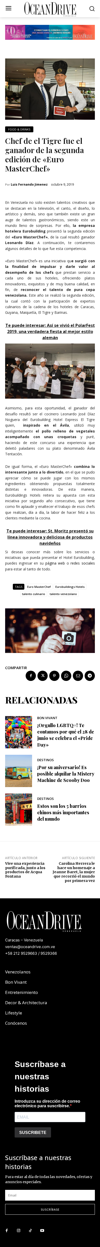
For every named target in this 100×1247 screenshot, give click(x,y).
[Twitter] (42, 676)
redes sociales (83, 563)
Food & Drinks (19, 129)
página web (55, 563)
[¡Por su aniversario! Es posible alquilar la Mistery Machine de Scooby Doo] (18, 771)
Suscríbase (50, 1209)
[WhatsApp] (66, 676)
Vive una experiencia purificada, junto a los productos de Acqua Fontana (25, 870)
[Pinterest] (54, 676)
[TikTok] (30, 1230)
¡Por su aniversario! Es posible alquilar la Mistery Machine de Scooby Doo (65, 773)
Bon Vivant (47, 718)
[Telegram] (90, 676)
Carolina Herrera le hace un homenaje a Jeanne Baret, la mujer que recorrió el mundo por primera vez (74, 872)
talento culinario (33, 594)
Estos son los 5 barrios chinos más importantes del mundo (63, 812)
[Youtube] (42, 1230)
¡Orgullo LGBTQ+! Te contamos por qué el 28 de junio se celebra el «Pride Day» (65, 735)
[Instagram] (18, 1230)
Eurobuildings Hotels (70, 587)
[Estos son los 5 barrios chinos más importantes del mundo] (18, 809)
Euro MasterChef (39, 587)
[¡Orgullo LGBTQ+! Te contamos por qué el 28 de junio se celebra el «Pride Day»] (18, 732)
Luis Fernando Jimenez (29, 184)
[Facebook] (31, 676)
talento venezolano (63, 594)
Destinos (45, 760)
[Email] (78, 676)
